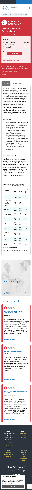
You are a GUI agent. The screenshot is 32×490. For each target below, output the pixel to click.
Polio (23, 70)
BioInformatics (23, 433)
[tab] (5, 83)
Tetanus (11, 71)
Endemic (12, 66)
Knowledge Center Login (23, 1)
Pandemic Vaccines (23, 68)
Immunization (4, 68)
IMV (24, 435)
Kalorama (23, 437)
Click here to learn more (26, 293)
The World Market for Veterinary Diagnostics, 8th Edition (13, 311)
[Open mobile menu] (2, 1)
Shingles (6, 71)
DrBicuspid (8, 456)
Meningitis (15, 68)
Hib (20, 66)
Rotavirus (27, 70)
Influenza (10, 68)
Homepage (23, 452)
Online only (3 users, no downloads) (17, 46)
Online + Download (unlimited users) (17, 43)
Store (7, 14)
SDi (23, 439)
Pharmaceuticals (10, 70)
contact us (5, 252)
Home (3, 14)
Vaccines (15, 71)
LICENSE (5, 39)
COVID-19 (7, 66)
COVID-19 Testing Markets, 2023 (13, 351)
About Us (24, 454)
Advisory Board (23, 458)
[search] (30, 8)
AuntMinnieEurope (8, 454)
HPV (23, 66)
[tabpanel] (16, 170)
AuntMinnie (8, 452)
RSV (2, 71)
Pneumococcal (18, 70)
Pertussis (3, 70)
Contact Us (23, 460)
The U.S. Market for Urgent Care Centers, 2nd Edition (15, 391)
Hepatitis (17, 66)
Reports (24, 456)
